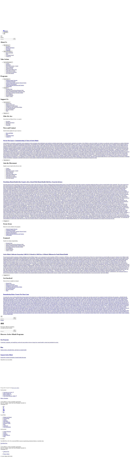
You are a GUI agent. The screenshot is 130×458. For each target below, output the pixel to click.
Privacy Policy (6, 454)
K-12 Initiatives (9, 94)
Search (6, 32)
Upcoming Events (10, 55)
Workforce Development (11, 84)
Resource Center (6, 423)
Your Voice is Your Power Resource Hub (14, 90)
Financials (8, 50)
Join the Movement (8, 62)
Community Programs (10, 81)
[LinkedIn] (3, 412)
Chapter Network (7, 431)
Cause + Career (9, 96)
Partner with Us (6, 435)
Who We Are (6, 45)
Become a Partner (10, 109)
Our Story (8, 46)
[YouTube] (3, 410)
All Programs (9, 86)
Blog (7, 54)
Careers (7, 63)
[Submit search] (14, 39)
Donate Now (9, 103)
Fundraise (5, 434)
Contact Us (8, 56)
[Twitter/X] (3, 411)
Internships (8, 64)
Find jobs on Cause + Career (12, 66)
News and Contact (7, 51)
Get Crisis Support (10, 73)
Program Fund (9, 89)
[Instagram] (3, 406)
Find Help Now (4, 443)
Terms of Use (6, 451)
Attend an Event (9, 68)
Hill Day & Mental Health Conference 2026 (15, 91)
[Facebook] (3, 407)
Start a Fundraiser (9, 67)
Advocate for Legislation (11, 72)
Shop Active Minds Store (11, 69)
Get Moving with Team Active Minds (14, 107)
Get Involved (6, 102)
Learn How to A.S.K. (10, 70)
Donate (6, 30)
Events (4, 432)
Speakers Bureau (9, 95)
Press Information (7, 427)
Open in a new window (15, 387)
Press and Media (9, 52)
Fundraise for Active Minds (12, 106)
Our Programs (6, 418)
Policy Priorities (6, 422)
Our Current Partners (10, 108)
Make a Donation (4, 398)
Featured (6, 87)
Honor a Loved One (10, 104)
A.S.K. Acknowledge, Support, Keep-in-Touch (16, 82)
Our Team (8, 48)
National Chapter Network (11, 80)
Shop (7, 110)
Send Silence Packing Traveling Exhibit (14, 92)
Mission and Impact (10, 47)
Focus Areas (6, 79)
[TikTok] (3, 409)
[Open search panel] (2, 316)
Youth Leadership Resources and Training (15, 85)
